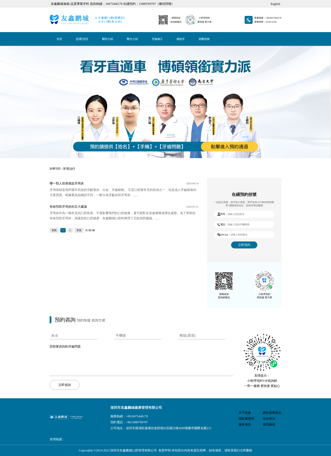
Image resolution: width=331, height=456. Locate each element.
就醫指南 (204, 39)
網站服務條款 (272, 412)
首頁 (59, 39)
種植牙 (181, 39)
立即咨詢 (64, 385)
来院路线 (269, 424)
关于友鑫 (245, 412)
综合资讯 (269, 418)
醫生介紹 (132, 39)
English (275, 4)
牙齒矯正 (157, 39)
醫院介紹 (107, 39)
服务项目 (245, 424)
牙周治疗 (69, 168)
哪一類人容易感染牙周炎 (67, 183)
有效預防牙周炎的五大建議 (68, 206)
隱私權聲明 (246, 418)
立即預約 (244, 245)
